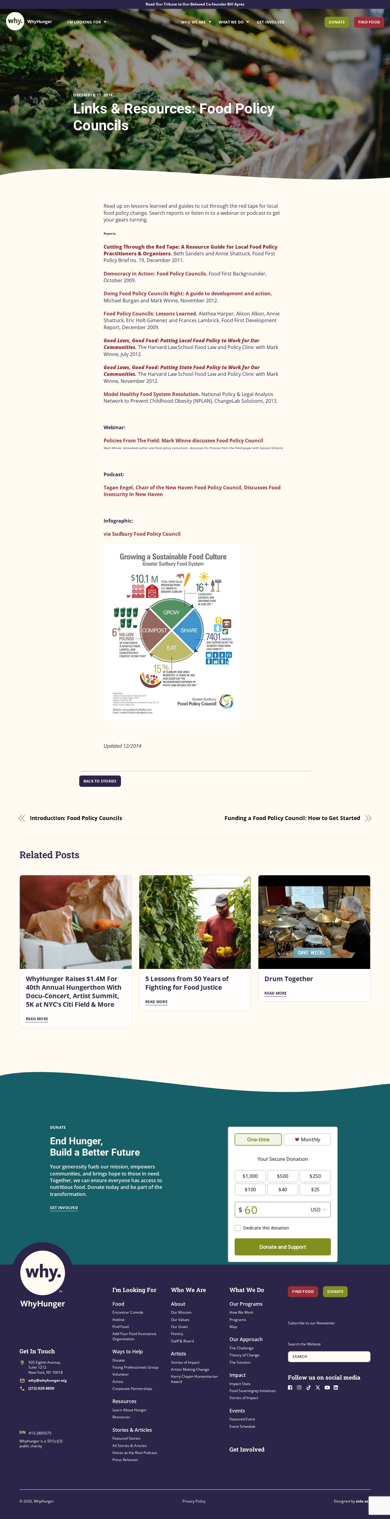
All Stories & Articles (129, 1445)
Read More (37, 1018)
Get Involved (271, 22)
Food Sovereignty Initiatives (252, 1390)
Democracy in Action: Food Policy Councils (155, 273)
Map (233, 1326)
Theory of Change (244, 1355)
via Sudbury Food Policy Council (142, 534)
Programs (237, 1319)
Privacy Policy (194, 1501)
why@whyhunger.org (47, 1380)
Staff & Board (182, 1341)
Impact (237, 1375)
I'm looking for (103, 20)
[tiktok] (310, 1386)
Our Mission (181, 1312)
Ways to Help (127, 1351)
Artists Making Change (190, 1369)
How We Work (241, 1312)
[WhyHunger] (29, 21)
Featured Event (242, 1419)
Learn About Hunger (129, 1410)
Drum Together (288, 978)
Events (237, 1410)
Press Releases (125, 1459)
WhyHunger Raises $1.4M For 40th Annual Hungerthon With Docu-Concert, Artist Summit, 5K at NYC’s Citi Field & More (74, 991)
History (177, 1333)
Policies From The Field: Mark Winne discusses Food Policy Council (183, 440)
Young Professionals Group (135, 1367)
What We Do (231, 22)
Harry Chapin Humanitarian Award (194, 1379)
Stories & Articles (132, 1430)
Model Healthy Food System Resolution (151, 394)
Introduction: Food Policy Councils (76, 818)
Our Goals (179, 1326)
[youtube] (328, 1386)
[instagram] (301, 1386)
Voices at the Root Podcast (134, 1452)
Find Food (369, 22)
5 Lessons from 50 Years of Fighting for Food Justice (187, 983)
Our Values (180, 1319)
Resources (124, 1401)
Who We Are (193, 22)
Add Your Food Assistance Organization (134, 1336)
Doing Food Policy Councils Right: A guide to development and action (187, 293)
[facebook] (292, 1386)
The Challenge (241, 1348)
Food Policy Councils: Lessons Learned (150, 313)
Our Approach (246, 1339)
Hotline (118, 1319)
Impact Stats (239, 1383)
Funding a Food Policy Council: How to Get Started (292, 818)
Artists (117, 1381)
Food (118, 1304)
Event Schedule (242, 1426)
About (178, 1304)
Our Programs (246, 1304)
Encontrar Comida (127, 1312)
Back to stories (100, 781)
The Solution (239, 1362)
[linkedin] (338, 1386)
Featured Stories (126, 1438)
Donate (337, 22)
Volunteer (120, 1374)
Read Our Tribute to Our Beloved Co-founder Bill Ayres (195, 4)
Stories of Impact (185, 1362)
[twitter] (319, 1386)
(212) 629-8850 (41, 1388)
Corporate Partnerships (132, 1388)
